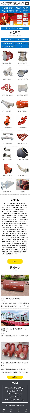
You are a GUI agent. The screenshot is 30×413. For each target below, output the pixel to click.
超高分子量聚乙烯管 (8, 46)
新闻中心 (18, 11)
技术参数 (4, 11)
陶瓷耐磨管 (8, 39)
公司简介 (11, 8)
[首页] (4, 409)
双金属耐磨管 (22, 39)
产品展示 (18, 8)
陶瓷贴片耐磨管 (8, 43)
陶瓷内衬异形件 (22, 43)
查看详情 (15, 261)
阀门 (22, 46)
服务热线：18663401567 (16, 28)
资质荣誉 (11, 11)
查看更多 (15, 377)
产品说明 (25, 8)
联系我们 (25, 11)
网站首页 (4, 8)
